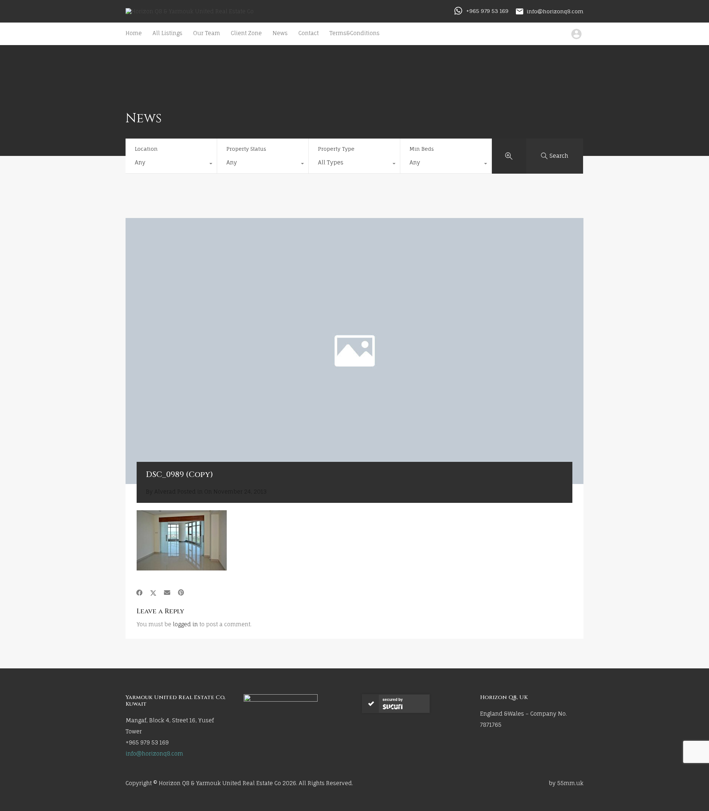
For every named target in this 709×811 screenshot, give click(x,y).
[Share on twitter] (153, 592)
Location (146, 149)
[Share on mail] (167, 592)
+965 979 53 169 (487, 11)
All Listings (167, 33)
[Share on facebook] (139, 592)
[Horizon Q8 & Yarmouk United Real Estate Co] (190, 11)
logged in (185, 624)
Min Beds (422, 149)
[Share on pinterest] (181, 592)
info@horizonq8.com (555, 11)
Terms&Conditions (354, 33)
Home (134, 33)
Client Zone (246, 33)
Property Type (336, 149)
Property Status (246, 149)
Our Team (206, 33)
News (280, 33)
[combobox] (171, 164)
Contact (308, 33)
